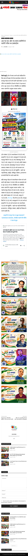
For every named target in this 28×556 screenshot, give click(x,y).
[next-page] (4, 468)
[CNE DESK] (2, 46)
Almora (3, 451)
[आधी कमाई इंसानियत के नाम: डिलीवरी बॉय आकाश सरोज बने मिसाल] (5, 519)
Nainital (11, 35)
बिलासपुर (10, 198)
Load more (13, 545)
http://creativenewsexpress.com (14, 436)
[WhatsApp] (6, 50)
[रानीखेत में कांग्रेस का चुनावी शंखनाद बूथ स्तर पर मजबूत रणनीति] (5, 449)
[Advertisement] (14, 20)
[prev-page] (2, 468)
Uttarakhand (6, 35)
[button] (2, 2)
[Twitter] (12, 50)
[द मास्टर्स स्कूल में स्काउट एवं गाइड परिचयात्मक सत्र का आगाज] (5, 463)
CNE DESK (5, 46)
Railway (3, 38)
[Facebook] (9, 50)
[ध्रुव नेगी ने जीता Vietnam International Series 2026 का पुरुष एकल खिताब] (5, 456)
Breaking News (4, 458)
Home (2, 35)
